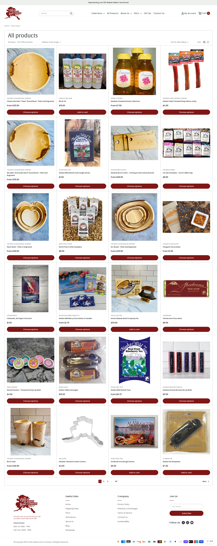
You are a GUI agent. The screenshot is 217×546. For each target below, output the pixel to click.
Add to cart (82, 112)
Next (204, 481)
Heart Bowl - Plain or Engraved (19, 247)
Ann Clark (62, 459)
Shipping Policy (72, 508)
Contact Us (158, 13)
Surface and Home (65, 98)
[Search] (71, 13)
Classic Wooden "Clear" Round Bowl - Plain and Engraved (30, 101)
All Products (112, 13)
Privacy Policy (123, 504)
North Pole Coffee (65, 244)
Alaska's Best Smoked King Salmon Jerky (179, 101)
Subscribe (186, 513)
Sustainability (123, 521)
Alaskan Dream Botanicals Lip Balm (177, 390)
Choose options (30, 112)
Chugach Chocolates (171, 244)
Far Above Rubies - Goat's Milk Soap (178, 173)
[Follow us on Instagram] (187, 522)
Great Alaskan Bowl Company (40, 542)
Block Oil (62, 101)
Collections (96, 13)
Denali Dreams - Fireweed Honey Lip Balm (24, 390)
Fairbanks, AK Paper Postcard (19, 318)
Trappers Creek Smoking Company (175, 98)
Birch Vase (11, 461)
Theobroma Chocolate (172, 318)
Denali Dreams (12, 387)
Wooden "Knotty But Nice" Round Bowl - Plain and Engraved (27, 174)
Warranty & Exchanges (128, 508)
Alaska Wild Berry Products (69, 315)
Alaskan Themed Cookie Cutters (72, 461)
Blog (67, 526)
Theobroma (167, 315)
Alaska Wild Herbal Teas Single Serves (74, 173)
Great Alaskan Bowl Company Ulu (124, 318)
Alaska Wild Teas (65, 170)
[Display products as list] (208, 42)
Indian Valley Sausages (68, 390)
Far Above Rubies (169, 170)
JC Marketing (167, 459)
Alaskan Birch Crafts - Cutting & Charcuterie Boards (132, 173)
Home (7, 26)
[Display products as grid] (204, 42)
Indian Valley (63, 387)
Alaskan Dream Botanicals (172, 387)
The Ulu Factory (116, 315)
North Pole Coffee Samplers (70, 247)
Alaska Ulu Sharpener (171, 461)
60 (116, 481)
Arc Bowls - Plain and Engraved (123, 247)
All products (15, 26)
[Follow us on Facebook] (183, 522)
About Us (125, 13)
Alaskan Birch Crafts (119, 170)
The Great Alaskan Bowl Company (19, 98)
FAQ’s (136, 13)
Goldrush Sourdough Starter (122, 461)
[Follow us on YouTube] (191, 522)
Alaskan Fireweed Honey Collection (125, 101)
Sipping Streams (116, 98)
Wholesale (70, 530)
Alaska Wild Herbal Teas (121, 390)
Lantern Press (12, 315)
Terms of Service (125, 513)
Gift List (147, 13)
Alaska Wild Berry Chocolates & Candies (75, 318)
